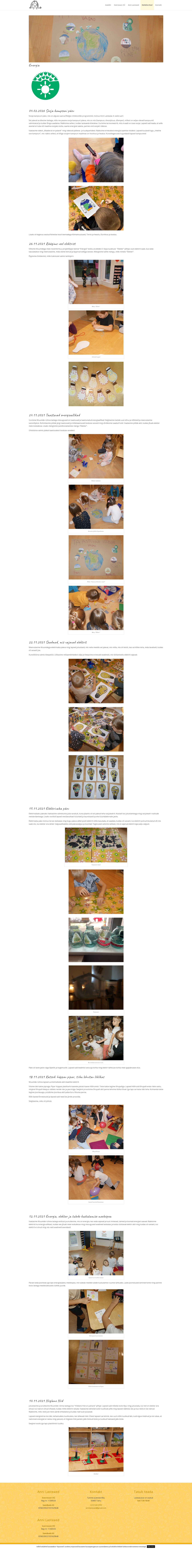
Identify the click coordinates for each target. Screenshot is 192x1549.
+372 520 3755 (96, 1505)
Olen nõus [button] (150, 1547)
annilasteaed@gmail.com (96, 1508)
